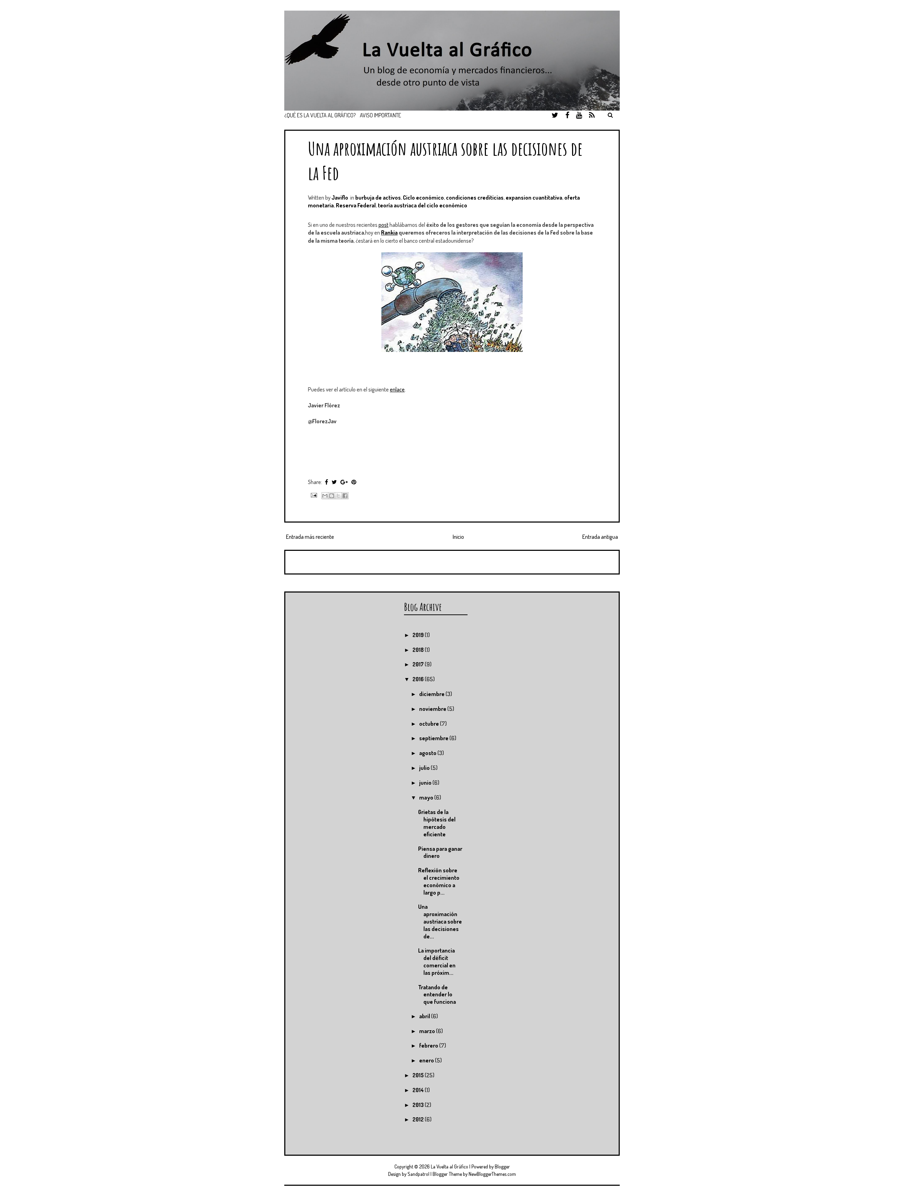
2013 (418, 1104)
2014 (418, 1090)
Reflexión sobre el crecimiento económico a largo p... (438, 881)
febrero (429, 1045)
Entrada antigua (600, 536)
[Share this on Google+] (344, 481)
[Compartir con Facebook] (345, 495)
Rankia (389, 232)
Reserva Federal (356, 205)
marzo (427, 1031)
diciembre (432, 693)
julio (425, 767)
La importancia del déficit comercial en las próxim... (437, 961)
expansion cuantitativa (534, 197)
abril (425, 1016)
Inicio (458, 536)
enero (427, 1060)
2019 (418, 634)
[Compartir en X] (338, 495)
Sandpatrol (418, 1174)
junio (426, 782)
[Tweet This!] (334, 481)
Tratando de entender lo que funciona (437, 995)
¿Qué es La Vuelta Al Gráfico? (320, 115)
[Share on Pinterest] (354, 481)
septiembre (434, 738)
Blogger (502, 1166)
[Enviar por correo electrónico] (324, 495)
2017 (418, 664)
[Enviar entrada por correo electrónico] (313, 494)
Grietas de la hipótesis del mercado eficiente (437, 822)
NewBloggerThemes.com (492, 1174)
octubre (429, 723)
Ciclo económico (423, 197)
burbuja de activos (378, 197)
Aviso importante (380, 115)
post (383, 224)
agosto (428, 752)
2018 (418, 649)
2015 (418, 1075)
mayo (426, 797)
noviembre (433, 708)
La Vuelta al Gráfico (449, 1166)
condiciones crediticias (475, 197)
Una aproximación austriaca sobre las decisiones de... (440, 921)
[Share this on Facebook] (326, 481)
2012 (418, 1119)
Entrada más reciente (310, 536)
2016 (418, 679)
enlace (397, 389)
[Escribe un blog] (331, 495)
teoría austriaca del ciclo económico (422, 205)
